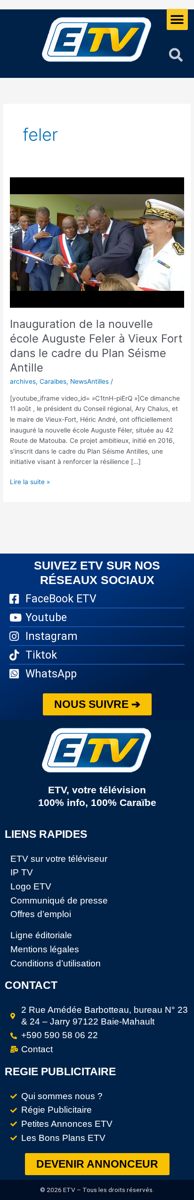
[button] (177, 19)
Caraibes (53, 381)
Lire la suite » (30, 481)
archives (23, 381)
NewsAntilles (89, 381)
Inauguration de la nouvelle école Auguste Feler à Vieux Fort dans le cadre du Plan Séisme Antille (96, 345)
